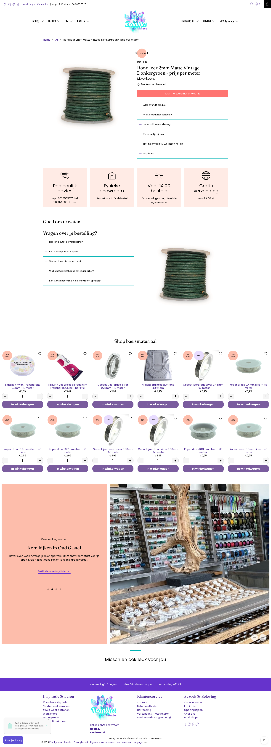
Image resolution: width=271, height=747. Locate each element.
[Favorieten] (261, 4)
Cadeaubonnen (193, 702)
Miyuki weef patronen (56, 710)
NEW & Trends (227, 21)
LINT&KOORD (187, 21)
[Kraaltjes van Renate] (135, 21)
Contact (142, 702)
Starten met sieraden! (56, 706)
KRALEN (81, 21)
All (56, 40)
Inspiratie (190, 706)
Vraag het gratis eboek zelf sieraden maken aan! (135, 738)
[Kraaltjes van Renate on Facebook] (5, 5)
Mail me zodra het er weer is (182, 93)
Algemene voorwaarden (102, 742)
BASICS (35, 21)
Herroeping (144, 710)
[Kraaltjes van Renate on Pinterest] (14, 5)
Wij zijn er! (148, 153)
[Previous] (254, 637)
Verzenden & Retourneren (153, 714)
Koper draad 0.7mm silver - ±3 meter (67, 450)
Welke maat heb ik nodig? (157, 114)
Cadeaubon (43, 4)
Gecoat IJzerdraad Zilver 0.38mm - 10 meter (113, 386)
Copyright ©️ (140, 742)
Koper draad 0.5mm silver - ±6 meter (22, 450)
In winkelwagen (22, 404)
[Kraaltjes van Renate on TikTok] (19, 5)
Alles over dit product (155, 105)
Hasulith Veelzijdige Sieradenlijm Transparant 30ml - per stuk (67, 386)
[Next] (262, 637)
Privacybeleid (81, 742)
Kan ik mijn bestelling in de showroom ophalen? (75, 280)
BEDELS (52, 21)
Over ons (189, 714)
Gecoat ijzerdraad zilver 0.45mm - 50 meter (203, 386)
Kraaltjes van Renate (60, 742)
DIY (66, 21)
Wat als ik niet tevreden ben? (65, 261)
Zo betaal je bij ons (153, 134)
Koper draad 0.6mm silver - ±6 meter (248, 450)
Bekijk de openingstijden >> (54, 571)
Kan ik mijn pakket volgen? (63, 251)
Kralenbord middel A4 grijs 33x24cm (158, 386)
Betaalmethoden (147, 706)
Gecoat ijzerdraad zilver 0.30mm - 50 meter (158, 450)
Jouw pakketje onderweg (156, 124)
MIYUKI (207, 21)
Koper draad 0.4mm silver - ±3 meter (248, 386)
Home (46, 40)
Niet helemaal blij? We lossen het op (163, 143)
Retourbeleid (124, 742)
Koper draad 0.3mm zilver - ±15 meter (203, 450)
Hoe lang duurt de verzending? (66, 241)
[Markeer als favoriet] (40, 353)
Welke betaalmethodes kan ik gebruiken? (71, 271)
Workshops (29, 4)
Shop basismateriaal (135, 341)
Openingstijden (193, 710)
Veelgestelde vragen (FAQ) (154, 717)
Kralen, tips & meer (54, 721)
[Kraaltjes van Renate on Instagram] (10, 5)
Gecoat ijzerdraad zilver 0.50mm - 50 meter (113, 450)
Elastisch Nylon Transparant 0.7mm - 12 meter (22, 386)
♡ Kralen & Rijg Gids (55, 702)
